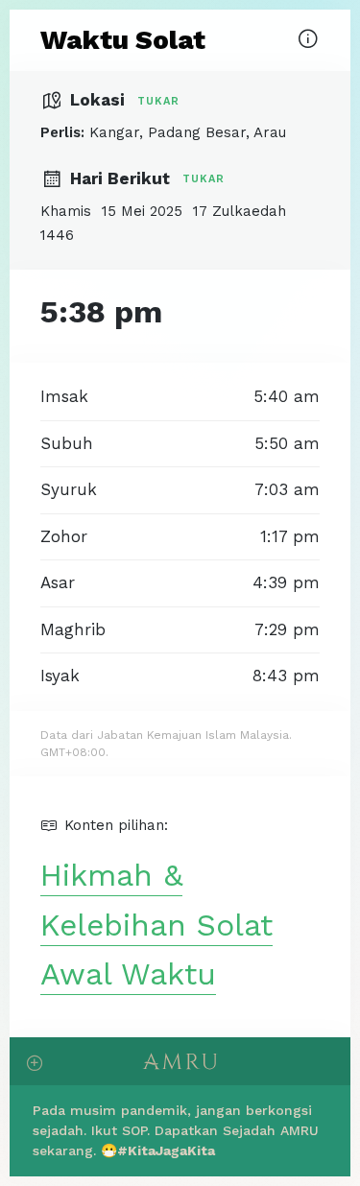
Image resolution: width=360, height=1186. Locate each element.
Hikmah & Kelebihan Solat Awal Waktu (156, 924)
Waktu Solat (122, 40)
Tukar (158, 101)
